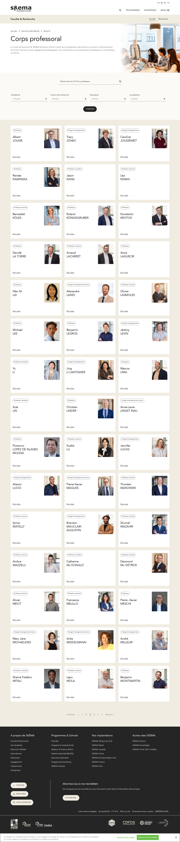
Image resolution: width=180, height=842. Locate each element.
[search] (120, 10)
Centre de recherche (60, 95)
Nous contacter (23, 802)
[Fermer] (176, 837)
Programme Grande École (62, 745)
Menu (163, 10)
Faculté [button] (152, 19)
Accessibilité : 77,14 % (108, 811)
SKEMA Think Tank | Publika (144, 749)
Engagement (16, 762)
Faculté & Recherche (30, 31)
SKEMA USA (97, 766)
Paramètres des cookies (126, 837)
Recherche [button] (163, 19)
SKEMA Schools (58, 766)
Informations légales (88, 811)
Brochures (21, 794)
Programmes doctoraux (61, 762)
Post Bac (55, 741)
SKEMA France (98, 762)
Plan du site (125, 811)
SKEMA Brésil (98, 745)
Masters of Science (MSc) (62, 749)
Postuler (20, 785)
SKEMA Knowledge (141, 745)
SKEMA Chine (98, 753)
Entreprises (150, 10)
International (16, 753)
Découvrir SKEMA (18, 749)
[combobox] (29, 98)
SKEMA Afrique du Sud (102, 741)
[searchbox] (28, 98)
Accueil (14, 31)
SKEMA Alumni (139, 741)
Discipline (94, 95)
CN (168, 3)
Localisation (134, 95)
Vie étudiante (16, 745)
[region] (90, 837)
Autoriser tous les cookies (147, 837)
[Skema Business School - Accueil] (21, 9)
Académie (15, 95)
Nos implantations (102, 735)
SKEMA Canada (98, 749)
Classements (16, 766)
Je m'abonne (71, 798)
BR (165, 3)
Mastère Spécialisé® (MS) (62, 753)
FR (162, 3)
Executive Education (60, 757)
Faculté (47, 31)
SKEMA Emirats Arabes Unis (104, 757)
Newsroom (15, 757)
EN (158, 3)
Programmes (133, 10)
